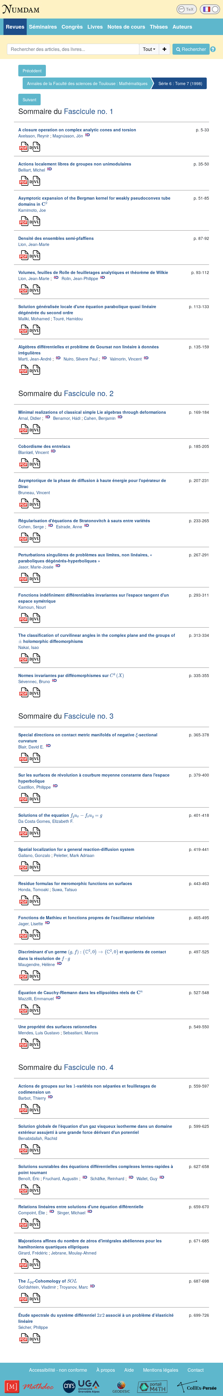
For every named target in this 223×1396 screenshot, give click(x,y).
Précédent (32, 70)
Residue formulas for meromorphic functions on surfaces (75, 883)
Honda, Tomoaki (33, 889)
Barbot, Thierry (32, 1098)
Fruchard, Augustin (60, 1178)
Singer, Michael (71, 1212)
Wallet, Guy (146, 1178)
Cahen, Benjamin (100, 418)
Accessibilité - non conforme (58, 1369)
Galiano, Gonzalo (34, 855)
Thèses (159, 26)
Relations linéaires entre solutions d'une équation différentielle (80, 1206)
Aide (129, 1369)
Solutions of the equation (59, 815)
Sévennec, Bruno (34, 681)
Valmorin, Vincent (126, 359)
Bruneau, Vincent (34, 492)
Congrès (72, 26)
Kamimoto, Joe (32, 210)
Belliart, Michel (31, 170)
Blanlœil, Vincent (33, 452)
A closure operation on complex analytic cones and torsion (77, 130)
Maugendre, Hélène (36, 964)
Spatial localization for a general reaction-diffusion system (76, 849)
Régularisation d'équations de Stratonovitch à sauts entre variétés (84, 520)
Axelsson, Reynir (33, 136)
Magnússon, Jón (68, 136)
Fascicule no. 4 (89, 1067)
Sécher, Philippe (33, 1327)
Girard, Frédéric (33, 1253)
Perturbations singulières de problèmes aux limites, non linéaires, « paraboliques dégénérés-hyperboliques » (85, 558)
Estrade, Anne (69, 526)
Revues (15, 26)
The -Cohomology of (47, 1281)
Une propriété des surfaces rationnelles (57, 1026)
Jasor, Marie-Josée (35, 567)
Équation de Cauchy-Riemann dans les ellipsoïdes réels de (80, 992)
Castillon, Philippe (34, 787)
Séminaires (43, 26)
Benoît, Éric (28, 1178)
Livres (95, 26)
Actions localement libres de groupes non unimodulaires (74, 164)
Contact (196, 1369)
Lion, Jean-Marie (33, 244)
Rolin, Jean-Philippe (80, 278)
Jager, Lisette (30, 923)
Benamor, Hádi (66, 418)
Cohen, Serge (31, 526)
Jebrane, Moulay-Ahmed (73, 1253)
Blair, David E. (31, 747)
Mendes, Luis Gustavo (39, 1032)
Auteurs (182, 26)
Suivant (29, 99)
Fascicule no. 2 (89, 393)
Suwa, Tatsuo (64, 889)
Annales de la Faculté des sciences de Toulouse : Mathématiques (87, 83)
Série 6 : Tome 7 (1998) (180, 83)
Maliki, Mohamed (34, 318)
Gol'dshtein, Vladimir (37, 1287)
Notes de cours (126, 26)
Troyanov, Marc (74, 1287)
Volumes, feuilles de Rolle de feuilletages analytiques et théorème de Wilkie (93, 272)
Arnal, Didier (29, 418)
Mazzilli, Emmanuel (36, 998)
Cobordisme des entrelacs (44, 446)
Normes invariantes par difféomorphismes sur (70, 675)
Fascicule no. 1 (89, 111)
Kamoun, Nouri (32, 607)
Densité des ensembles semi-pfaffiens (56, 238)
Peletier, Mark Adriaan (74, 855)
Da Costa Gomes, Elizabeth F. (45, 821)
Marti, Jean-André (34, 359)
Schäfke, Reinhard (107, 1178)
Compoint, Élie (31, 1212)
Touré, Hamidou (68, 318)
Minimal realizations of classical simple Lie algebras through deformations (92, 412)
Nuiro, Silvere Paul (81, 359)
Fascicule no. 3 (89, 715)
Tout (147, 49)
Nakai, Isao (28, 647)
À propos (105, 1369)
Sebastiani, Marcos (80, 1032)
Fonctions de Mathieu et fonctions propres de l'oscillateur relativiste (86, 917)
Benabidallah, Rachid (37, 1138)
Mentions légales (160, 1369)
